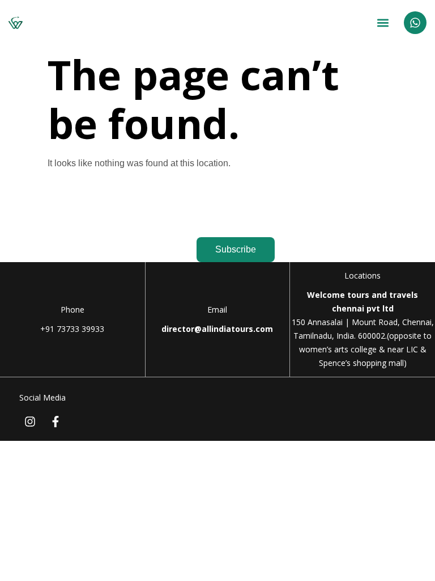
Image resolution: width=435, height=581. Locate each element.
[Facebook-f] (55, 421)
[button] (383, 23)
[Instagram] (30, 421)
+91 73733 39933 (72, 328)
